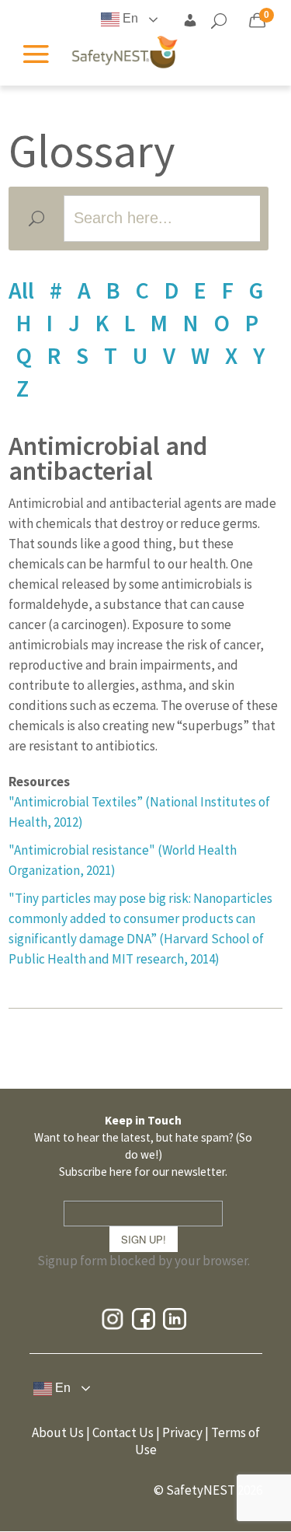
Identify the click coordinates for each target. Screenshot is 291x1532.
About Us (58, 1432)
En (129, 18)
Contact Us (123, 1432)
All (21, 290)
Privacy (182, 1432)
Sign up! (143, 1239)
